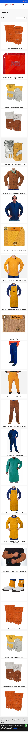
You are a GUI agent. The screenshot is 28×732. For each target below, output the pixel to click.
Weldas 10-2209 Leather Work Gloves (14, 107)
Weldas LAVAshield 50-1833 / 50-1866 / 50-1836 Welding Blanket (14, 339)
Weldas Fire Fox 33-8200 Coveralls (14, 455)
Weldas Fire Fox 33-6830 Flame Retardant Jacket (14, 222)
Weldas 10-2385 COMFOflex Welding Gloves (14, 164)
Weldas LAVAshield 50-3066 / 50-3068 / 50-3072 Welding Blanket (14, 251)
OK (26, 725)
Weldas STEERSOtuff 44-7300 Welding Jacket (14, 193)
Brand (5, 7)
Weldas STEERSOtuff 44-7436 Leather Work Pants (14, 426)
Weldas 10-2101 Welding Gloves (14, 48)
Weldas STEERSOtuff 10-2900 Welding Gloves (14, 136)
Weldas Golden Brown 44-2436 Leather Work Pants (14, 397)
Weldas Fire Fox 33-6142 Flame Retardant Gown (14, 484)
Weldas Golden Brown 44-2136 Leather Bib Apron (14, 309)
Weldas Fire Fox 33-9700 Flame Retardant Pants (14, 368)
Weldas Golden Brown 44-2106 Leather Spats (14, 600)
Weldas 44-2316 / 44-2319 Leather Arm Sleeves (14, 571)
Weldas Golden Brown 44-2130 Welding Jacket (14, 280)
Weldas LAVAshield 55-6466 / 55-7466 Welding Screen (14, 78)
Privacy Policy (15, 728)
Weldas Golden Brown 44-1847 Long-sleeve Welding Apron (14, 542)
